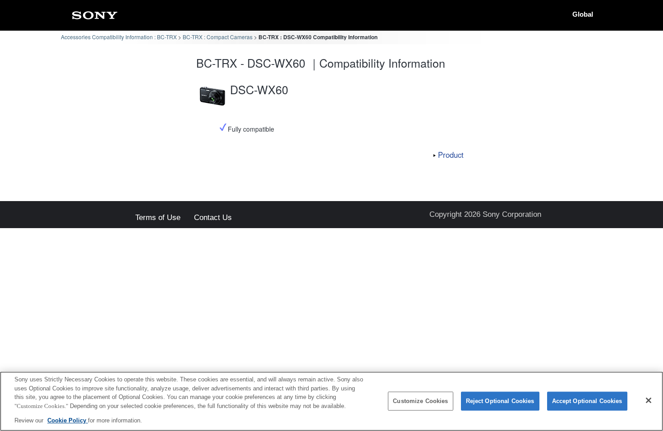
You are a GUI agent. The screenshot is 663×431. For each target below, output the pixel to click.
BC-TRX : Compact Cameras (218, 37)
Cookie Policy (67, 420)
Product (451, 154)
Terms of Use (157, 218)
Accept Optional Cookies (587, 401)
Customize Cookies (420, 401)
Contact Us (213, 218)
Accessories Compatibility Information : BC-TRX (119, 37)
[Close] (648, 400)
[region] (331, 401)
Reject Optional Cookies (500, 401)
